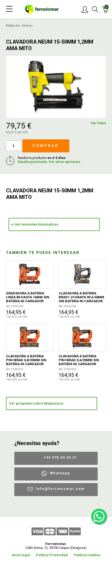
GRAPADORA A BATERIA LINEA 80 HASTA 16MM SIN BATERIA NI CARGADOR (27, 297)
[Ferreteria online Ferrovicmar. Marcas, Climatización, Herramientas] (41, 9)
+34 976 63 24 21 (60, 457)
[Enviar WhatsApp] (99, 516)
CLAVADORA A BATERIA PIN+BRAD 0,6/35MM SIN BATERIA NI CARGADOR (79, 360)
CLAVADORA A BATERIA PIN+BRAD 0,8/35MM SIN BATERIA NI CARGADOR (26, 360)
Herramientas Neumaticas (36, 224)
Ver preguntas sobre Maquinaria (36, 403)
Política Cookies (87, 555)
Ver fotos (98, 123)
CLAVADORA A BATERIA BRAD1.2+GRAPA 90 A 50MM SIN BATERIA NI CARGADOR (81, 297)
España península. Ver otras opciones (49, 162)
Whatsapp (60, 473)
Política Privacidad (52, 555)
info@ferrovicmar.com (60, 489)
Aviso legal (21, 555)
